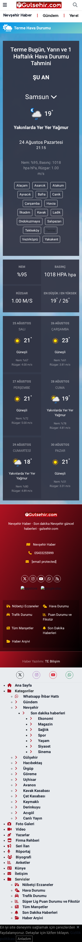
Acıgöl (28, 813)
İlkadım (24, 212)
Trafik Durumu (22, 615)
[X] (24, 578)
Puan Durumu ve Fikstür (57, 617)
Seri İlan (22, 846)
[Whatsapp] (49, 578)
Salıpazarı (54, 221)
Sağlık (43, 729)
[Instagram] (33, 578)
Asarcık (39, 185)
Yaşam (43, 740)
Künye (20, 868)
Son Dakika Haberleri (53, 630)
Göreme (29, 774)
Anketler (22, 862)
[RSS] (57, 578)
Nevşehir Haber (17, 15)
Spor (41, 735)
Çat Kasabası (33, 796)
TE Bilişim (52, 661)
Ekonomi (45, 718)
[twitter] (20, 675)
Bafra (41, 194)
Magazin (45, 724)
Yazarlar (22, 835)
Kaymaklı (30, 802)
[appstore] (29, 589)
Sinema (44, 752)
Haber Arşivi (21, 641)
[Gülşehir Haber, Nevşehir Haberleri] (39, 5)
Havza (51, 203)
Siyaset (44, 746)
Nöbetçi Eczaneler (25, 606)
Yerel (73, 16)
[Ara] (75, 5)
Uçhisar (29, 779)
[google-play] (51, 589)
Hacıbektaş (32, 763)
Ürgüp (27, 768)
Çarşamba (32, 203)
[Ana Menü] (5, 5)
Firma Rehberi (27, 840)
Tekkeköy (32, 230)
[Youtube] (41, 578)
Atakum (58, 185)
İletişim (21, 873)
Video (20, 829)
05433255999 (44, 553)
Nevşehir (30, 707)
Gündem (50, 16)
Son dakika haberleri (47, 713)
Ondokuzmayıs (29, 221)
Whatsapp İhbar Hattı (40, 696)
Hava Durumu (59, 606)
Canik (56, 194)
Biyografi (23, 857)
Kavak (41, 212)
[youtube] (53, 675)
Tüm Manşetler (22, 628)
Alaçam (22, 185)
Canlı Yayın (32, 818)
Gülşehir (30, 757)
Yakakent (51, 239)
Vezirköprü (30, 239)
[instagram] (36, 675)
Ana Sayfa (23, 685)
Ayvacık (25, 194)
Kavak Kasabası (36, 790)
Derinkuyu (31, 807)
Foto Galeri (24, 824)
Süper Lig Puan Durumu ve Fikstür (51, 901)
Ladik (57, 212)
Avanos (29, 785)
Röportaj (22, 851)
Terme (50, 230)
